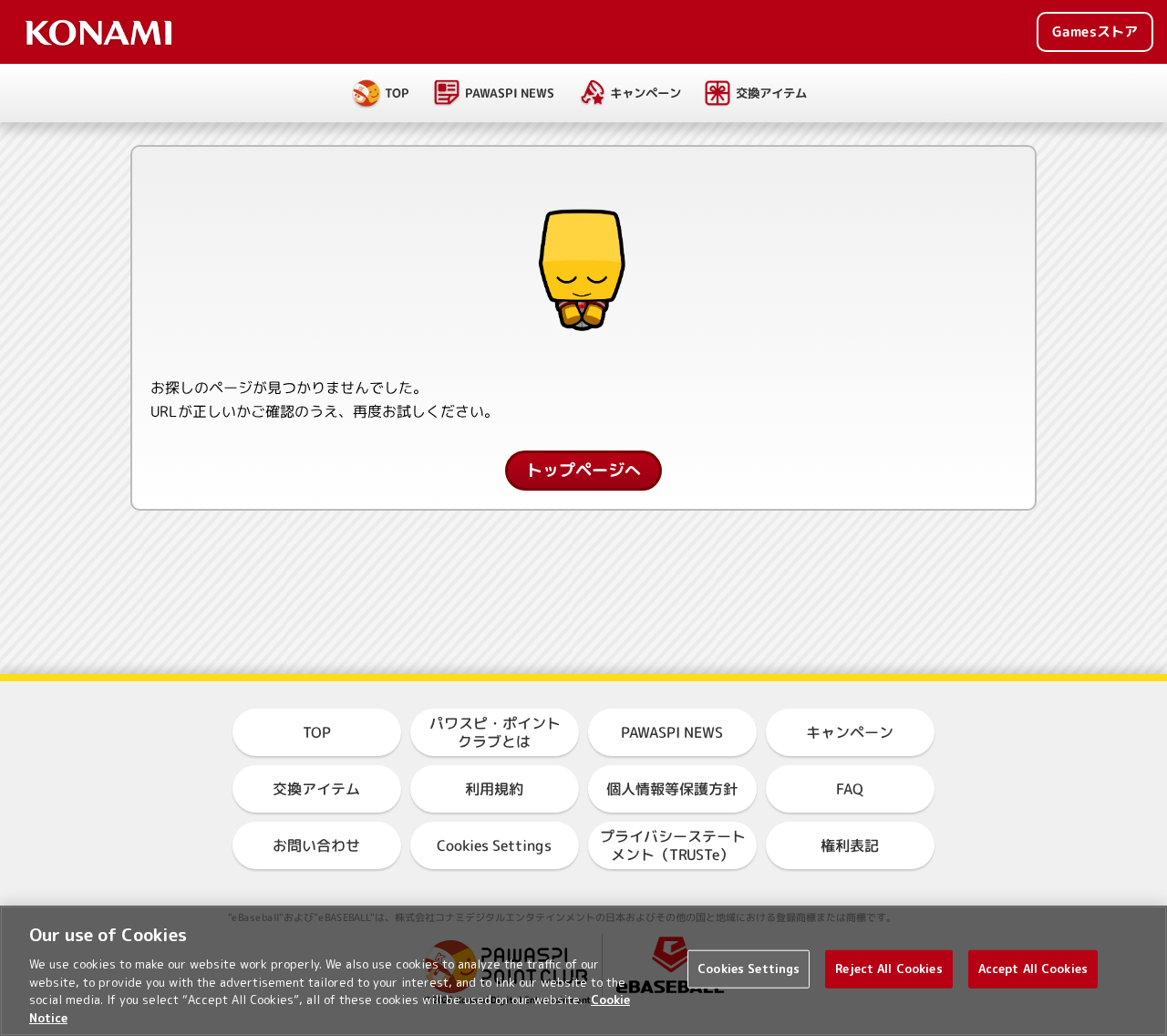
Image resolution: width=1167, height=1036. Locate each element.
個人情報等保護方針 (672, 789)
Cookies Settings (748, 968)
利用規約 (494, 789)
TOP (397, 93)
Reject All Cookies (888, 968)
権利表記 (850, 845)
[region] (583, 971)
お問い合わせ (316, 845)
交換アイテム (771, 93)
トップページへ (583, 470)
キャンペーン (644, 93)
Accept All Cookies (1033, 968)
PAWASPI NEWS (508, 93)
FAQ (849, 789)
